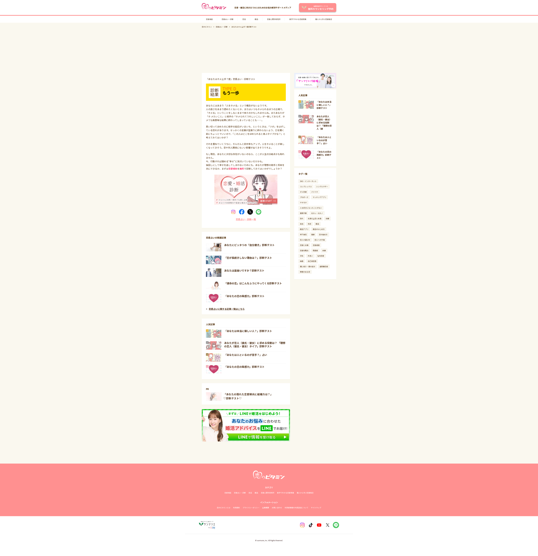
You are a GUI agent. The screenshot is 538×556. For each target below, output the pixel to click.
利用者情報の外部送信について (296, 507)
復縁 (313, 234)
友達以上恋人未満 (314, 218)
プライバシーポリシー (251, 507)
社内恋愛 (320, 256)
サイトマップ (316, 507)
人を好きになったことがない (311, 208)
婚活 (256, 19)
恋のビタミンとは (223, 507)
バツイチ (314, 192)
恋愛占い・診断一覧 (246, 219)
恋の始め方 (323, 234)
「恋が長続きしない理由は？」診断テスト (248, 257)
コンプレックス (306, 186)
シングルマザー (322, 186)
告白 (301, 224)
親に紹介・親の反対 (307, 266)
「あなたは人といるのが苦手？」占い (245, 355)
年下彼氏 (303, 234)
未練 (324, 250)
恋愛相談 (209, 19)
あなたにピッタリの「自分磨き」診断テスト (249, 245)
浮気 (301, 256)
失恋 (309, 224)
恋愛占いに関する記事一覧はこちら (227, 308)
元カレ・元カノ (317, 213)
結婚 (301, 261)
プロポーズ (304, 197)
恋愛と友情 (304, 245)
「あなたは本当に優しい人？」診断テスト (248, 331)
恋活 (244, 19)
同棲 (327, 218)
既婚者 (315, 250)
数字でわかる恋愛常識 (297, 19)
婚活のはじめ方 (319, 229)
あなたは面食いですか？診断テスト (244, 270)
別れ (301, 218)
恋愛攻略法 (304, 250)
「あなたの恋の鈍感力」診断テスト (244, 296)
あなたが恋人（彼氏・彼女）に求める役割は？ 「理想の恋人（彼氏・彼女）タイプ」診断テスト (254, 344)
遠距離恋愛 (324, 266)
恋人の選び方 (305, 240)
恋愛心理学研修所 (267, 492)
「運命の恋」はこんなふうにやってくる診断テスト (253, 283)
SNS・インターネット (308, 181)
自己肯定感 (312, 261)
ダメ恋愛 (303, 192)
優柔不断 (303, 213)
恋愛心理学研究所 (273, 19)
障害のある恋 (305, 272)
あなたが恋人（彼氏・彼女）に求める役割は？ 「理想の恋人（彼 (324, 122)
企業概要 (265, 507)
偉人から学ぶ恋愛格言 (323, 19)
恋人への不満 (320, 240)
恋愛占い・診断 (227, 19)
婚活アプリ (304, 229)
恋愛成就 (316, 245)
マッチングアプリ (319, 197)
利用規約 (236, 507)
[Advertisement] (269, 50)
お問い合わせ (277, 507)
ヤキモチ (303, 202)
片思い (310, 256)
